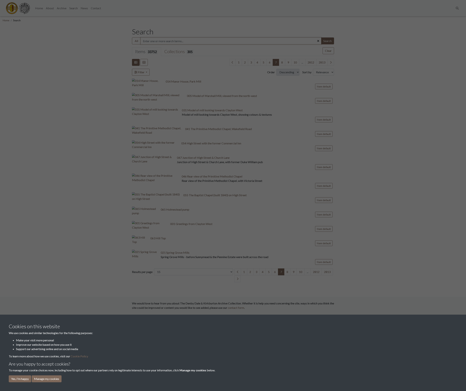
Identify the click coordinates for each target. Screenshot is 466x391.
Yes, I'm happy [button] (20, 378)
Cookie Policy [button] (79, 356)
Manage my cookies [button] (46, 378)
